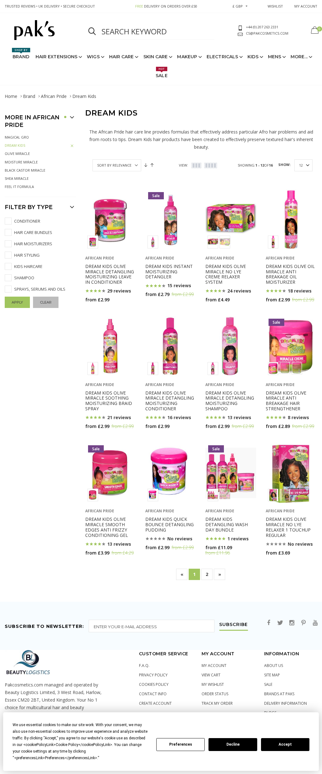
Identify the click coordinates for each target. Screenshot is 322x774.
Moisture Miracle (21, 162)
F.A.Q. (144, 665)
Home (11, 96)
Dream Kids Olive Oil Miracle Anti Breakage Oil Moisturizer (290, 274)
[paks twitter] (280, 623)
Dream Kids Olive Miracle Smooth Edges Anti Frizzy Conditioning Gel (106, 527)
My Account (214, 665)
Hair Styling (27, 255)
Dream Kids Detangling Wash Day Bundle (226, 524)
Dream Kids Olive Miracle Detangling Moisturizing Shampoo (229, 401)
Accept (285, 744)
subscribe (233, 624)
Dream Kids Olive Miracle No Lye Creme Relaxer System (225, 274)
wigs (93, 57)
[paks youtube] (315, 623)
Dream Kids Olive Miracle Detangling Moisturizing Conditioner (169, 401)
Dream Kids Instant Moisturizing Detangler (169, 271)
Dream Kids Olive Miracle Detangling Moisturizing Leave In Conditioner (109, 274)
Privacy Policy (153, 675)
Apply (17, 302)
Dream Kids (15, 145)
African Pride (54, 96)
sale (268, 684)
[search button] (92, 31)
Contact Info (153, 694)
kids (252, 57)
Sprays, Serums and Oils (39, 289)
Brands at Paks (279, 694)
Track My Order (217, 703)
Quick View (102, 312)
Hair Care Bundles (33, 232)
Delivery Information (285, 703)
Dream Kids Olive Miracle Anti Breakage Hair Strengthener (286, 401)
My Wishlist (213, 684)
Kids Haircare (28, 266)
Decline (233, 744)
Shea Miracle (17, 178)
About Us (273, 665)
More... (299, 57)
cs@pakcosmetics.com (267, 33)
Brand (21, 54)
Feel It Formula (19, 186)
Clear (46, 302)
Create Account (155, 703)
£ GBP (238, 6)
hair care (121, 57)
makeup (187, 57)
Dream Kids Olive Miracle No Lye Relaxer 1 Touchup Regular (288, 527)
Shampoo (24, 278)
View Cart (211, 675)
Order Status (215, 694)
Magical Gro (17, 137)
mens (274, 57)
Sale (161, 72)
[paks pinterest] (303, 623)
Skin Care (155, 57)
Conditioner (27, 221)
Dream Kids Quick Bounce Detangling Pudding (169, 524)
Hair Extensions (57, 57)
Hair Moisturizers (33, 244)
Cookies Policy (154, 684)
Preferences (180, 744)
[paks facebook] (269, 623)
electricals (222, 57)
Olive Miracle (17, 153)
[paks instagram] (292, 623)
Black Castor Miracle (25, 170)
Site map (272, 675)
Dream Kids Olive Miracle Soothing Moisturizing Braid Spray (108, 401)
